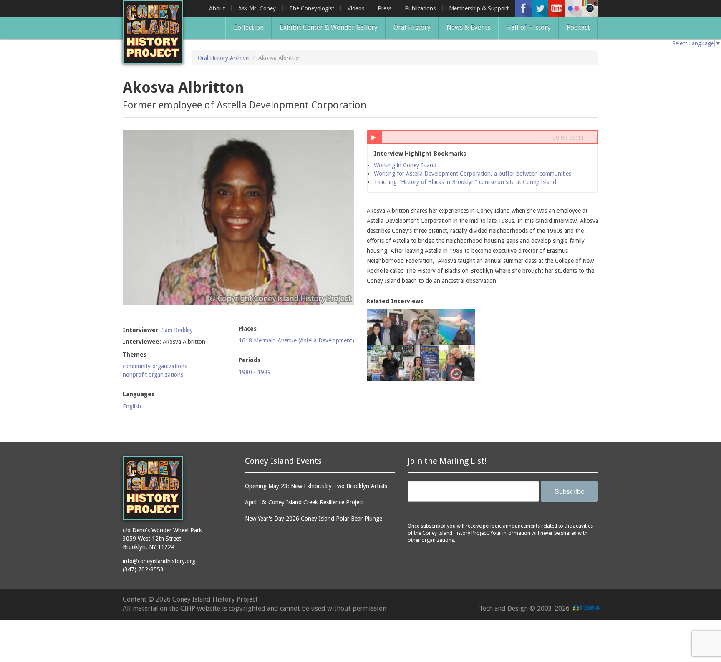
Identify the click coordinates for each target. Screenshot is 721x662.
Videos (356, 8)
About (217, 8)
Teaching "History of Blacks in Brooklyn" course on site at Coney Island (465, 182)
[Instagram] (590, 8)
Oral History (412, 27)
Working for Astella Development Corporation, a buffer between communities (472, 173)
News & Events (468, 27)
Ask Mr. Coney (257, 8)
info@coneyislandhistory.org (159, 561)
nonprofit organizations (153, 374)
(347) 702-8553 (143, 569)
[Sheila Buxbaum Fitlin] (385, 327)
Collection (248, 27)
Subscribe (570, 491)
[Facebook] (523, 8)
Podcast (578, 27)
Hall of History (528, 27)
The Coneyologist (311, 8)
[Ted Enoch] (385, 363)
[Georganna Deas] (457, 327)
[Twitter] (540, 8)
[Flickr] (573, 8)
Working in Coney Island (405, 165)
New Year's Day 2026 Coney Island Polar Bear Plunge (313, 518)
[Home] (153, 32)
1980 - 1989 (255, 372)
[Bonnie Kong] (421, 363)
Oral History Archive (223, 58)
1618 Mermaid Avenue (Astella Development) (296, 340)
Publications (420, 8)
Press (384, 8)
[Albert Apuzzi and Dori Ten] (457, 363)
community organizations (155, 366)
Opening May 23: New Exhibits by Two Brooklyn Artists (316, 486)
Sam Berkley (177, 330)
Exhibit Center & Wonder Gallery (329, 27)
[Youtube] (556, 8)
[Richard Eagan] (421, 327)
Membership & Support (479, 8)
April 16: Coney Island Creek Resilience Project (304, 502)
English (132, 406)
